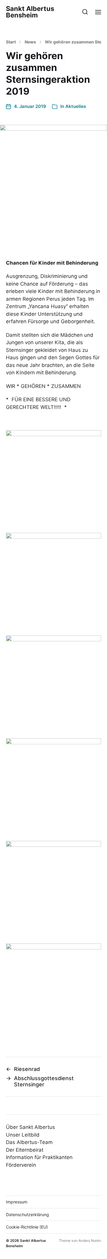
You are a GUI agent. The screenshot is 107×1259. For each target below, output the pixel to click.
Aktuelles (75, 106)
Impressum (16, 1201)
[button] (85, 12)
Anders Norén (89, 1240)
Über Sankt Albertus (30, 1127)
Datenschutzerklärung (27, 1214)
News (30, 42)
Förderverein (21, 1165)
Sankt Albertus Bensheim (30, 11)
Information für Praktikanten (39, 1157)
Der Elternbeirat (24, 1150)
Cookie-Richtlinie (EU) (27, 1226)
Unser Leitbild (23, 1135)
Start (11, 42)
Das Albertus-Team (29, 1142)
